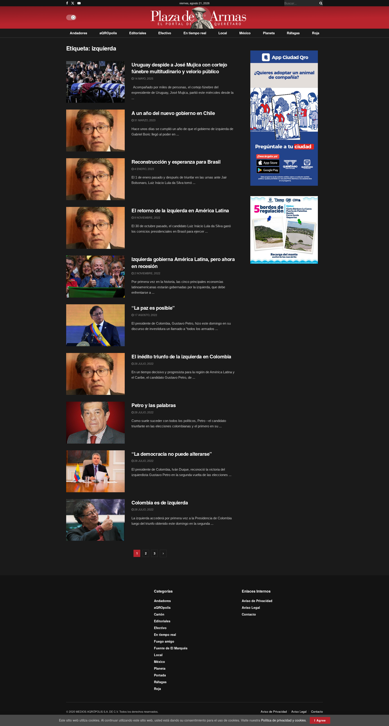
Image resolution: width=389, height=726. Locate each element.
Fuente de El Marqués (171, 648)
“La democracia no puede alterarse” (171, 453)
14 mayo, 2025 (143, 78)
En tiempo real (194, 32)
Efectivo (164, 32)
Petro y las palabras (153, 405)
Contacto (249, 614)
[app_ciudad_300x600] (284, 117)
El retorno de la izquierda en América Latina (180, 210)
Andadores (78, 32)
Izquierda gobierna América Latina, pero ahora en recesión (183, 262)
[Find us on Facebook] (67, 3)
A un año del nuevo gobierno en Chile (173, 113)
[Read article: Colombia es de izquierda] (95, 520)
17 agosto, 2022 (145, 315)
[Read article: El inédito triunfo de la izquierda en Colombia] (95, 374)
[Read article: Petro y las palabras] (95, 423)
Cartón (159, 614)
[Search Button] (320, 3)
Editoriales (137, 32)
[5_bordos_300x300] (284, 229)
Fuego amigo (164, 641)
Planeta (269, 32)
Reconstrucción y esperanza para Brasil (175, 161)
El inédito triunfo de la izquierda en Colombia (181, 356)
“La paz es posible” (153, 307)
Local (222, 32)
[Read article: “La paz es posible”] (95, 325)
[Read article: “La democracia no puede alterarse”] (95, 471)
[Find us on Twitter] (72, 3)
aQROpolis (108, 32)
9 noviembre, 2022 (147, 217)
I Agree (320, 720)
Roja (315, 32)
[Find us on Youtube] (79, 3)
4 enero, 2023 (144, 169)
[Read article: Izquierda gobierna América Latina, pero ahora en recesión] (95, 277)
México (245, 32)
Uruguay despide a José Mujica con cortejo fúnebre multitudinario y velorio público (179, 68)
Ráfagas (293, 32)
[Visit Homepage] (199, 17)
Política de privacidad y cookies (283, 720)
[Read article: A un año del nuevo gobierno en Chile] (95, 130)
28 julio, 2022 (144, 363)
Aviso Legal (251, 607)
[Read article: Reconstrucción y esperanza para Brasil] (95, 179)
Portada (160, 675)
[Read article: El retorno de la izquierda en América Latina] (95, 228)
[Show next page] (163, 553)
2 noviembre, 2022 (147, 273)
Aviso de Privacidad (257, 600)
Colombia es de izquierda (159, 502)
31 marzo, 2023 (145, 120)
